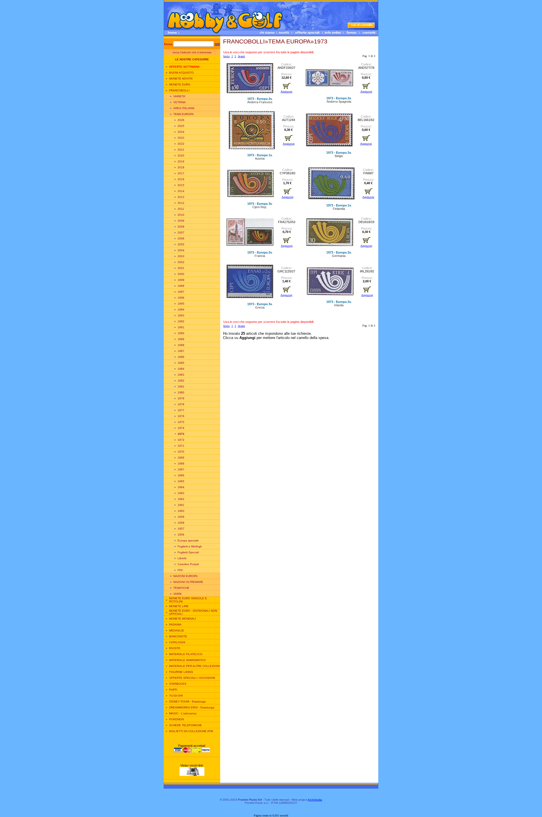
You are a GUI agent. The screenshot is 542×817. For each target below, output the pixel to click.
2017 (181, 173)
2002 (181, 262)
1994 (181, 309)
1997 (181, 291)
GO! (217, 44)
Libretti (182, 558)
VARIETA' (179, 96)
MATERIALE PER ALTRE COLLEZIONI (194, 666)
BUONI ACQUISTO (181, 72)
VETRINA (179, 102)
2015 (181, 185)
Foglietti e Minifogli (190, 546)
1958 (181, 522)
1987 (181, 351)
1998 (181, 285)
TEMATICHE (181, 587)
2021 (181, 149)
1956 (181, 534)
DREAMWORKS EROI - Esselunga (191, 707)
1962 (181, 499)
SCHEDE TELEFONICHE (185, 725)
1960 (181, 510)
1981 (181, 386)
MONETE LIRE (179, 606)
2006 (181, 238)
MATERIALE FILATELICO (185, 654)
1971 (181, 445)
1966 (181, 475)
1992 (181, 321)
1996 (181, 297)
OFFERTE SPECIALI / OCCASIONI (192, 677)
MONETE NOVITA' (181, 78)
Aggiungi (286, 91)
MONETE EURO (179, 84)
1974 (181, 428)
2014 (181, 191)
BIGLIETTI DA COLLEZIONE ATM (191, 731)
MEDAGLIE (176, 630)
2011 (181, 208)
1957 (181, 528)
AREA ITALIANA (183, 108)
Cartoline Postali (188, 564)
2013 (181, 197)
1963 (181, 493)
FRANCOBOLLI (179, 90)
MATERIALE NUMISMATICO (187, 660)
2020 (181, 155)
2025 (181, 125)
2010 (181, 214)
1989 (181, 339)
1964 (181, 487)
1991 (181, 327)
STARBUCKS (177, 683)
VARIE (177, 593)
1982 (181, 380)
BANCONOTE (178, 636)
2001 (181, 268)
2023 (181, 137)
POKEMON (176, 719)
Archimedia (315, 799)
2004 (181, 250)
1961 (181, 505)
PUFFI (173, 689)
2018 (181, 167)
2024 (181, 131)
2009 (181, 220)
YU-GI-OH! (176, 695)
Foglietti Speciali (188, 552)
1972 (181, 439)
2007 (181, 232)
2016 (181, 179)
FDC (180, 570)
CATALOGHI (177, 642)
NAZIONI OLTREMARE (188, 581)
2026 (181, 120)
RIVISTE (174, 648)
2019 (181, 161)
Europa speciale (188, 540)
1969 (181, 457)
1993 (181, 315)
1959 (181, 516)
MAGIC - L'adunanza (182, 713)
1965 (181, 481)
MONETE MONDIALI (182, 618)
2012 (181, 202)
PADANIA (175, 624)
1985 (181, 362)
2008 (181, 226)
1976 (181, 416)
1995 (181, 303)
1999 (181, 279)
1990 (181, 333)
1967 (181, 469)
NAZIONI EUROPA (185, 576)
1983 (181, 374)
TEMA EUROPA (183, 114)
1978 (181, 404)
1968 (181, 463)
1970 (181, 451)
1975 (181, 422)
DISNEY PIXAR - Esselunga (187, 701)
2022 (181, 143)
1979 (181, 398)
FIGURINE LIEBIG (181, 671)
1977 (181, 410)
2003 (181, 256)
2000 (181, 274)
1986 (181, 356)
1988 (181, 345)
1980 (181, 392)
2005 (181, 244)
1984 (181, 368)
